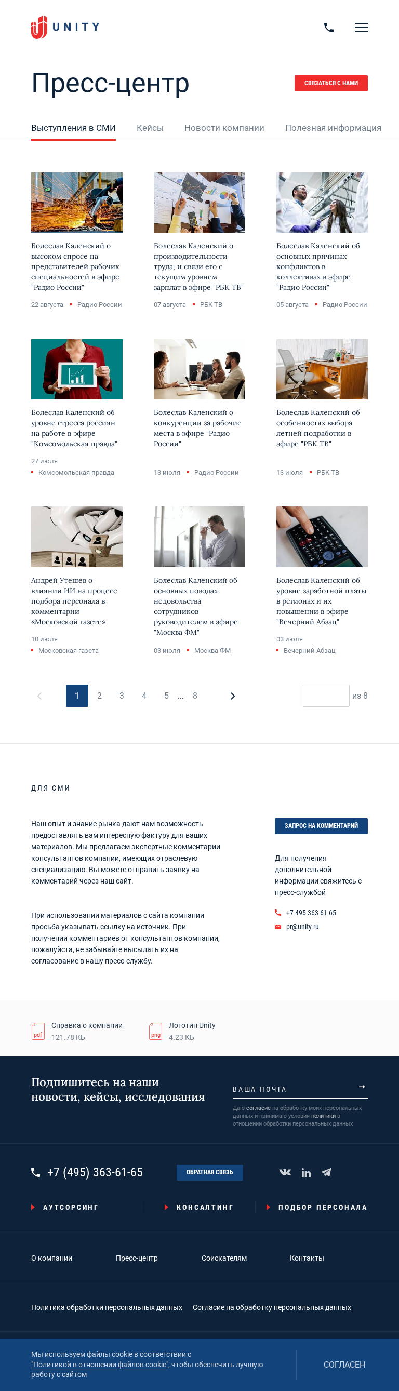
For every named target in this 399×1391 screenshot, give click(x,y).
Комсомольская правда (76, 472)
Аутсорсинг (71, 1207)
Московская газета (68, 650)
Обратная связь (210, 1172)
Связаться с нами (331, 83)
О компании (51, 1258)
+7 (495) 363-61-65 (95, 1173)
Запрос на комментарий (321, 826)
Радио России (99, 305)
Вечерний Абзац (310, 650)
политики (323, 1116)
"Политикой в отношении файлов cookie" (99, 1364)
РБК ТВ (211, 305)
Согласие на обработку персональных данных (272, 1307)
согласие (258, 1108)
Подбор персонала (323, 1207)
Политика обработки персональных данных (106, 1307)
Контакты (307, 1258)
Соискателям (224, 1258)
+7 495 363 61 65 (311, 912)
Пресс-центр (137, 1258)
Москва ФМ (212, 650)
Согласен (344, 1365)
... (181, 696)
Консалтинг (205, 1207)
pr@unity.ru (302, 926)
